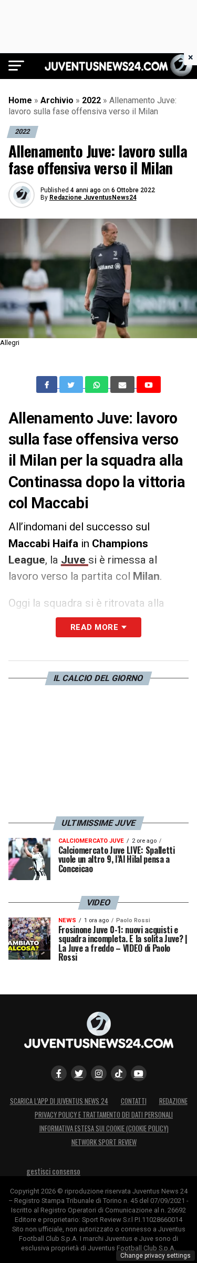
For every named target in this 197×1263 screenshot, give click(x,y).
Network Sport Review (104, 1142)
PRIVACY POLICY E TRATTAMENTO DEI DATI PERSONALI (104, 1115)
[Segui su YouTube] (139, 1073)
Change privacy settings (155, 1255)
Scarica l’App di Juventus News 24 (59, 1101)
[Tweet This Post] (72, 384)
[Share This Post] (97, 384)
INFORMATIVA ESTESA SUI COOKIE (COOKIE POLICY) (104, 1128)
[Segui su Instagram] (99, 1073)
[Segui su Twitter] (79, 1073)
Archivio (57, 100)
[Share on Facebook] (47, 384)
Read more (94, 627)
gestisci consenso (53, 1171)
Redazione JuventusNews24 (93, 197)
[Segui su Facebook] (59, 1073)
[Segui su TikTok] (119, 1073)
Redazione (173, 1101)
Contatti (134, 1101)
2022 (91, 100)
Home (20, 100)
